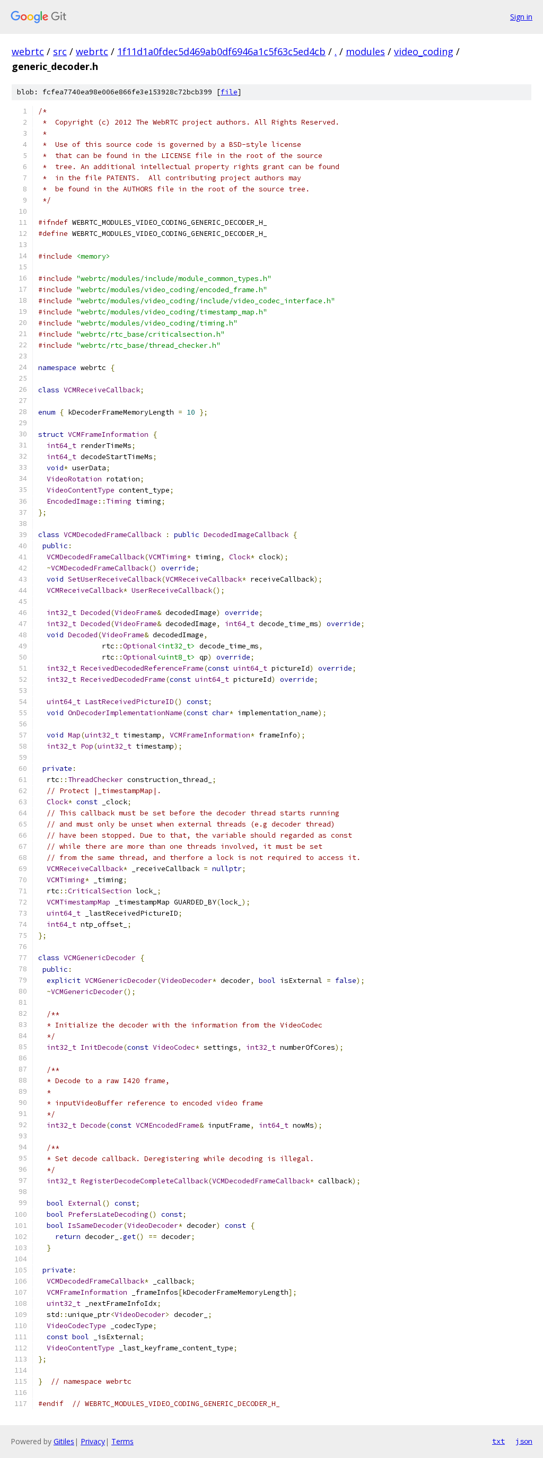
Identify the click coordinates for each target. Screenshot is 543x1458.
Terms (122, 1441)
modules (365, 51)
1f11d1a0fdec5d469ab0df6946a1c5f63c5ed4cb (221, 51)
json (523, 1441)
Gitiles (64, 1441)
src (60, 51)
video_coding (423, 51)
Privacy (93, 1441)
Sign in (521, 17)
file (229, 91)
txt (498, 1441)
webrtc (28, 51)
